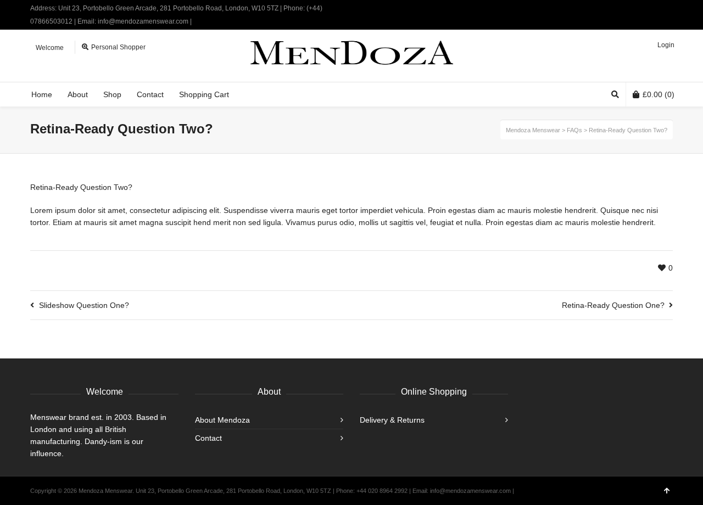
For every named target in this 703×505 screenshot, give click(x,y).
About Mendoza (222, 420)
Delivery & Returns (392, 420)
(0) (658, 94)
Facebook (655, 8)
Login (665, 45)
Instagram (671, 8)
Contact (208, 438)
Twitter (639, 8)
